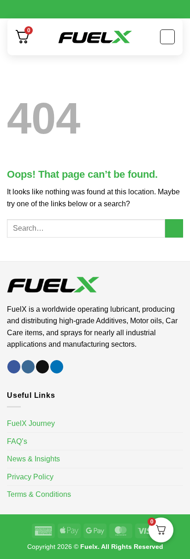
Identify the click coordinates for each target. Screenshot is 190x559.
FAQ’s (17, 441)
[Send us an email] (42, 366)
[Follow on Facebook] (13, 366)
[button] (167, 36)
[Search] (40, 37)
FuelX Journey (31, 423)
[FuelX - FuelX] (95, 36)
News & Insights (33, 459)
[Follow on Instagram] (28, 366)
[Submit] (174, 228)
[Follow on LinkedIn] (56, 366)
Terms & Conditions (39, 494)
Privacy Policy (30, 477)
